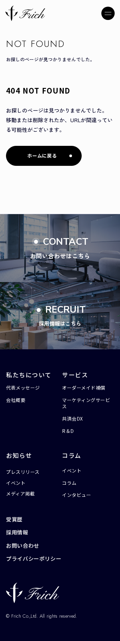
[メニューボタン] (108, 13)
